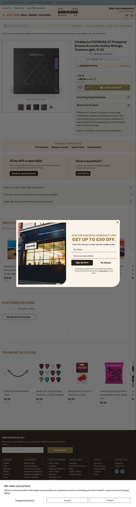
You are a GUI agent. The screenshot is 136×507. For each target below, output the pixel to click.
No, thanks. (106, 263)
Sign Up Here (82, 262)
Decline (109, 500)
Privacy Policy (104, 271)
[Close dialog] (117, 222)
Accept (67, 500)
